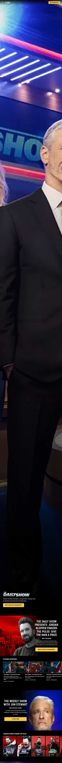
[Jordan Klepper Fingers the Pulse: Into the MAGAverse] (38, 746)
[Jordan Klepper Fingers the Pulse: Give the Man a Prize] (10, 746)
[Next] (60, 673)
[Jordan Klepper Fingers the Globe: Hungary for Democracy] (52, 746)
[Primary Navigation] (2, 2)
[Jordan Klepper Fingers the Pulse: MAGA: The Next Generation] (24, 746)
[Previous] (1, 673)
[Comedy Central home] (7, 3)
